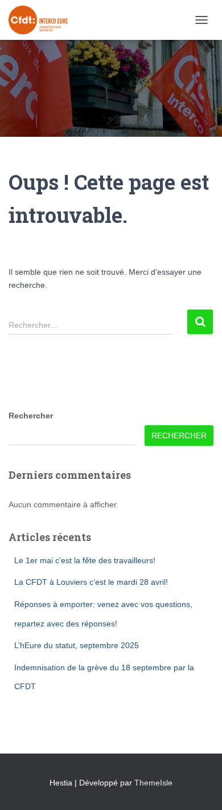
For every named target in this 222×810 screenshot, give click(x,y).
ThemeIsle (153, 782)
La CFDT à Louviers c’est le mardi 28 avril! (91, 582)
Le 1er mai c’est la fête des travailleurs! (84, 560)
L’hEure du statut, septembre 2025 (76, 645)
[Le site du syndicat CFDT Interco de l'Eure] (42, 20)
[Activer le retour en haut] (199, 787)
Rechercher (31, 415)
